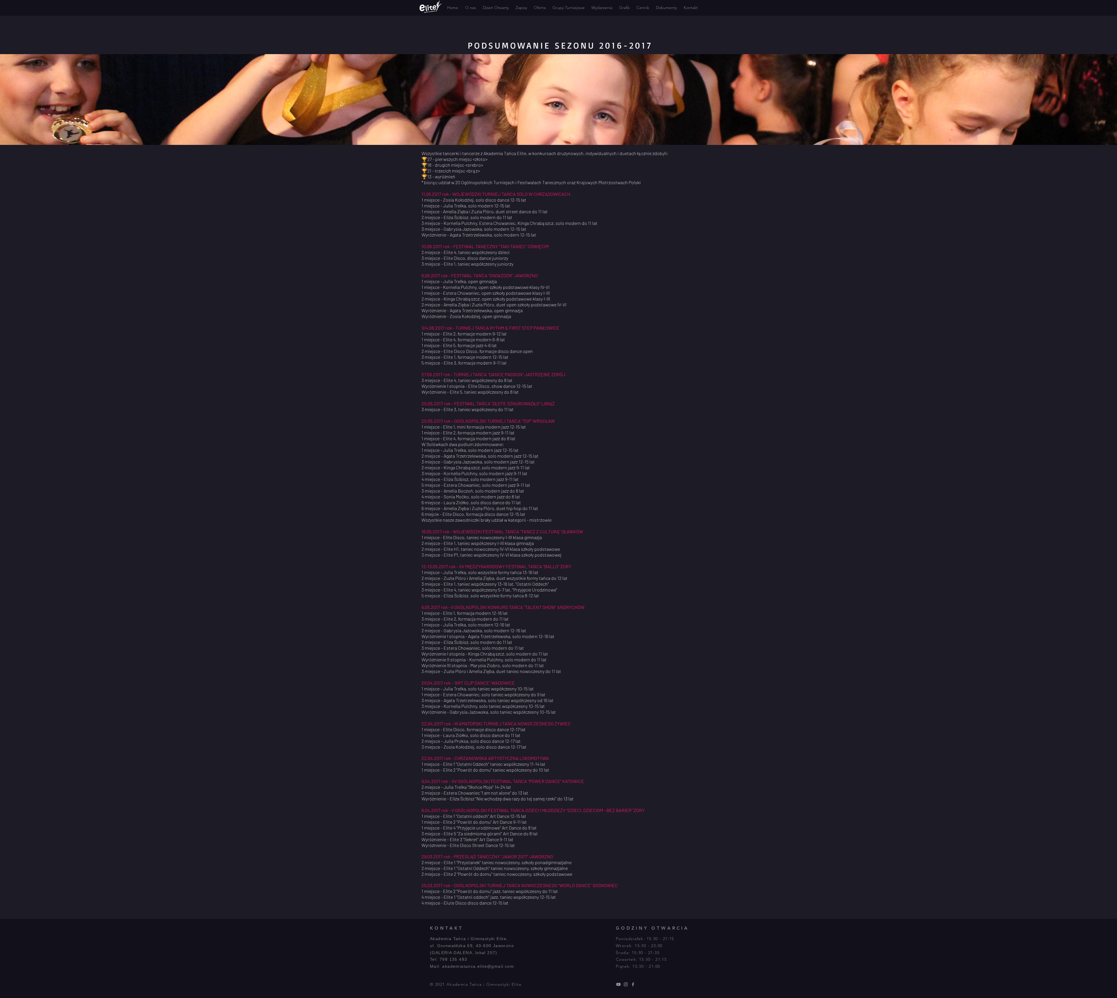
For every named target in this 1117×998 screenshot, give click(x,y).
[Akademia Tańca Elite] (618, 984)
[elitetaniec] (633, 984)
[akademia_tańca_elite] (625, 984)
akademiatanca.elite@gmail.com (478, 966)
